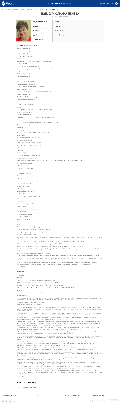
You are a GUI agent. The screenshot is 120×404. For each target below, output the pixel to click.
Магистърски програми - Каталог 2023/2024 (13, 9)
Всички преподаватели (61, 17)
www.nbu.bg (104, 3)
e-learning (36, 396)
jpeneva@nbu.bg (59, 35)
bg (116, 3)
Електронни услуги (9, 396)
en (112, 3)
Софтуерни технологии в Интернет (36, 9)
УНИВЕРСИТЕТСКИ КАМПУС (71, 396)
